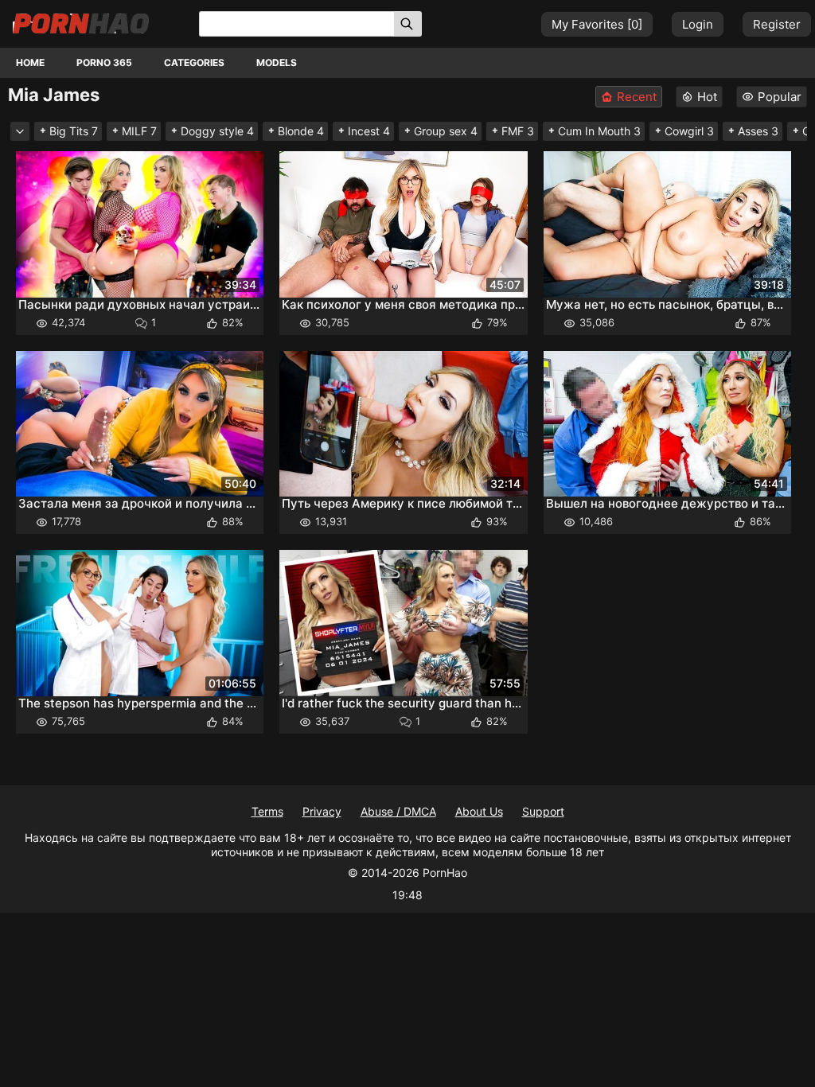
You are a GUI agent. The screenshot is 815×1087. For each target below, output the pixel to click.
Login (697, 24)
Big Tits (73, 131)
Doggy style (217, 131)
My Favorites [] (597, 24)
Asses (758, 131)
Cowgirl (689, 131)
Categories (194, 62)
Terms (267, 811)
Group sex (446, 131)
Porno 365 (104, 62)
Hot (707, 96)
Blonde (301, 131)
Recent (637, 97)
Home (30, 62)
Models (276, 62)
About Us (479, 811)
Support (543, 811)
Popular (779, 96)
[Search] (408, 24)
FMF (517, 131)
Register (777, 24)
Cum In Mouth (599, 131)
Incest (369, 131)
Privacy (321, 811)
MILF (139, 131)
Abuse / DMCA (398, 811)
